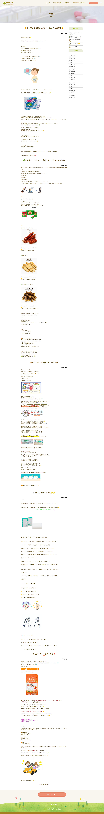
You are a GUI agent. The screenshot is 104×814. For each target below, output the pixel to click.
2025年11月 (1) (72, 71)
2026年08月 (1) (72, 55)
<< (39, 784)
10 (47, 784)
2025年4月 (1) (72, 84)
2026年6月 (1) (72, 58)
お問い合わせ (94, 3)
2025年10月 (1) (72, 73)
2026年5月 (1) (72, 60)
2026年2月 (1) (72, 66)
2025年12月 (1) (72, 69)
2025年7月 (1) (72, 79)
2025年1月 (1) (72, 90)
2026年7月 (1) (72, 56)
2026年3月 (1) (72, 64)
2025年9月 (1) (72, 75)
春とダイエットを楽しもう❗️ (75, 46)
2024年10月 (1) (72, 95)
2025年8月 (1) (72, 77)
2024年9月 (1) (72, 97)
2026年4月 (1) (72, 62)
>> (48, 784)
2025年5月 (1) (72, 82)
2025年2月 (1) (72, 88)
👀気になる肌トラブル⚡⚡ (74, 43)
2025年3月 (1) (72, 86)
